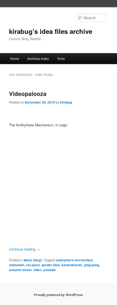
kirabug (66, 102)
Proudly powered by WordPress (58, 294)
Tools (61, 58)
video (37, 269)
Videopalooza (28, 93)
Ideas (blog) (33, 260)
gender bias (51, 264)
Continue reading (24, 249)
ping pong (91, 264)
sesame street (20, 269)
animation (16, 264)
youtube (49, 269)
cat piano (33, 264)
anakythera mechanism (74, 260)
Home (14, 58)
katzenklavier (71, 264)
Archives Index (38, 58)
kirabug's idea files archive (50, 31)
